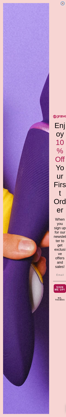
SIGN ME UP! (60, 288)
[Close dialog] (62, 3)
